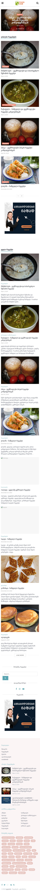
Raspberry (18, 853)
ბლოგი (4, 815)
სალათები (4, 487)
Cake (4, 844)
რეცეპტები (20, 16)
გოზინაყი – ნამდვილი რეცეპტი (12, 588)
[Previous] (18, 195)
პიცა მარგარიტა (8, 869)
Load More (20, 655)
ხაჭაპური (22, 873)
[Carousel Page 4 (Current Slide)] (21, 28)
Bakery (13, 841)
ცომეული (24, 818)
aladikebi (19, 837)
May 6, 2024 (4, 76)
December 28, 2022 (6, 189)
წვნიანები (24, 820)
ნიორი (30, 863)
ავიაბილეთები (6, 757)
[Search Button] (5, 678)
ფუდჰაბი (8, 889)
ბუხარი (4, 754)
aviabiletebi (5, 759)
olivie (4, 853)
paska (10, 853)
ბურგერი (20, 860)
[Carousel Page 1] (16, 28)
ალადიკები (5, 637)
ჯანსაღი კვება (25, 826)
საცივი (18, 869)
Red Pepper (27, 853)
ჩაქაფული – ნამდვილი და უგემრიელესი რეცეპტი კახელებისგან (22, 780)
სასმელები (24, 813)
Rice (35, 853)
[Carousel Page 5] (23, 28)
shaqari (11, 857)
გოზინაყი (28, 860)
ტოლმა (31, 869)
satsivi (4, 857)
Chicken (19, 844)
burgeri (27, 841)
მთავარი (4, 749)
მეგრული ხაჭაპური (19, 863)
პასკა (12, 866)
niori (34, 850)
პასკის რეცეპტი (21, 866)
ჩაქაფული (13, 873)
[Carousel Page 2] (18, 28)
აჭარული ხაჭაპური (8, 860)
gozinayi (15, 847)
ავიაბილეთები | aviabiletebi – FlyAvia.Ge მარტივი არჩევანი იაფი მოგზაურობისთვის (25, 800)
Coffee (27, 844)
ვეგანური (5, 820)
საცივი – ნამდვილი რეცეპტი (11, 539)
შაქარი (5, 873)
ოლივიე (5, 866)
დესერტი (4, 585)
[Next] (21, 195)
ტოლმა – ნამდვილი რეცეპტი (20, 20)
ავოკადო (32, 857)
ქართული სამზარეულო (9, 105)
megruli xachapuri (19, 850)
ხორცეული (24, 823)
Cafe (33, 841)
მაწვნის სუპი (6, 863)
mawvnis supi (7, 850)
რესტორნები (6, 823)
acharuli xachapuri (8, 837)
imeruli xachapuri (25, 847)
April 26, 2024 (5, 153)
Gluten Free (6, 847)
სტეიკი (24, 869)
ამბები (4, 813)
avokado (5, 841)
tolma (18, 857)
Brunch (20, 841)
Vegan (25, 857)
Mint (28, 850)
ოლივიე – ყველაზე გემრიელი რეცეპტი (15, 490)
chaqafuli (11, 844)
